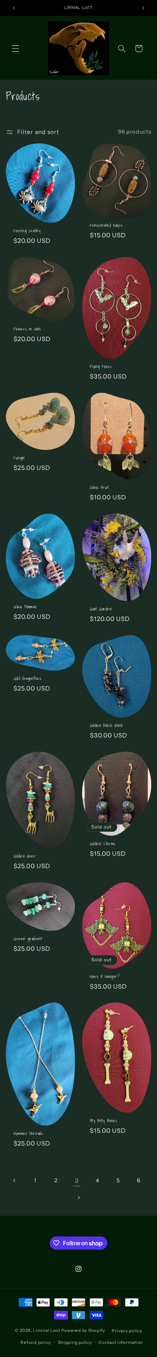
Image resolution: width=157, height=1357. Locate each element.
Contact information (121, 1342)
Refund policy (35, 1342)
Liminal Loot (46, 1330)
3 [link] (76, 1180)
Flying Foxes (100, 366)
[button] (15, 48)
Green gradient (28, 939)
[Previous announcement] (14, 8)
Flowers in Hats (27, 329)
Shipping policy (75, 1342)
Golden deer (25, 856)
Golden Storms (102, 844)
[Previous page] (14, 1180)
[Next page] (78, 1197)
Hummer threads (28, 1134)
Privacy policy (127, 1330)
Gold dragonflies (27, 678)
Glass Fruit (99, 487)
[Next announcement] (143, 8)
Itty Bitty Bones (103, 1121)
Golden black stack (106, 725)
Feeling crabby (27, 231)
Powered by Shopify (83, 1330)
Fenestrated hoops (106, 226)
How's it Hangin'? (104, 977)
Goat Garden (101, 609)
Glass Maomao (25, 607)
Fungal (19, 458)
